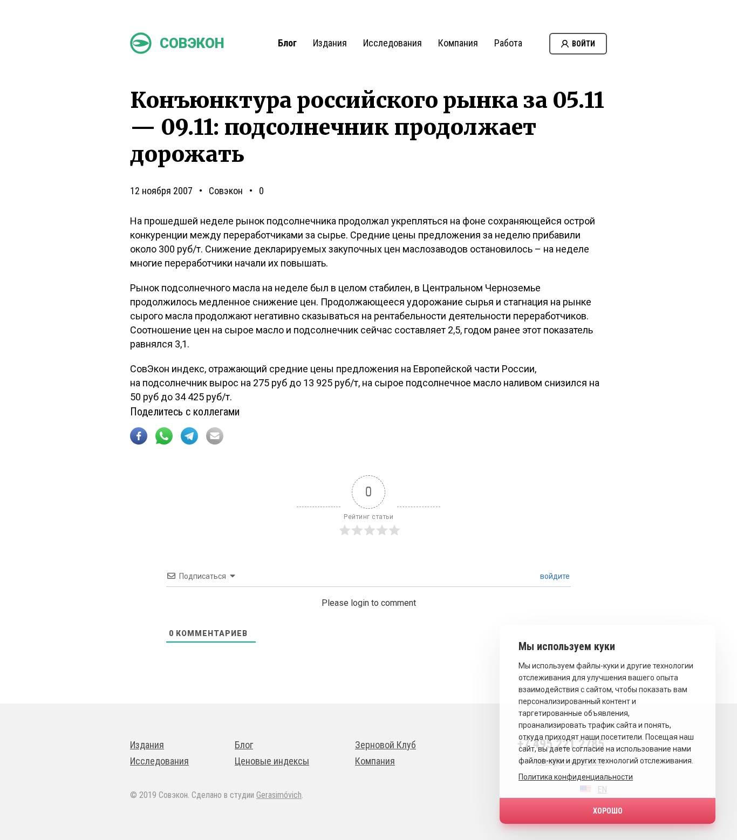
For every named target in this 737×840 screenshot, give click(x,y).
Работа (508, 43)
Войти (583, 43)
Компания (458, 43)
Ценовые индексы (272, 761)
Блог (287, 43)
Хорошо (608, 811)
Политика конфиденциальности (575, 777)
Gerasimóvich (279, 795)
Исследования (392, 43)
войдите (554, 576)
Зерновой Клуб (385, 744)
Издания (330, 43)
